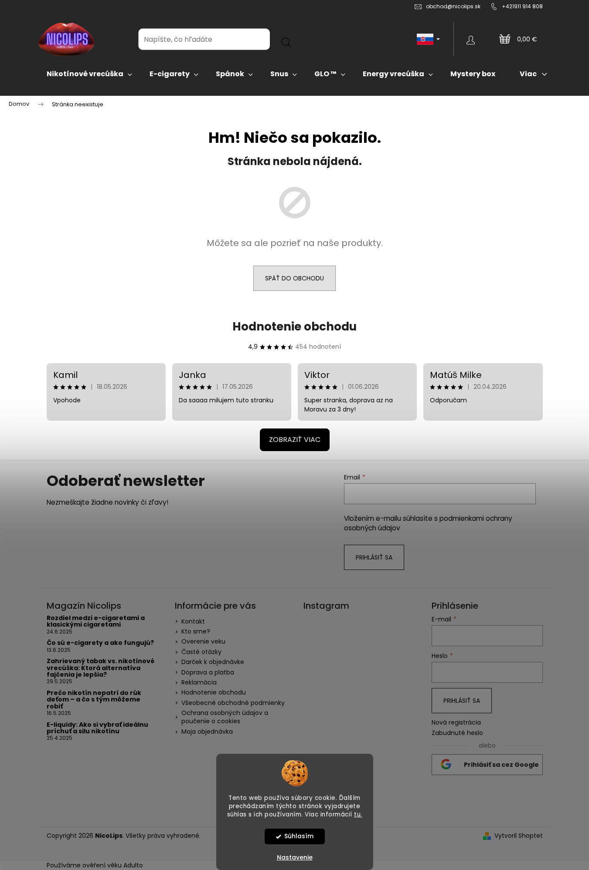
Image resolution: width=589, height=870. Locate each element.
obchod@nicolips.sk (453, 6)
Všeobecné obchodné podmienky (233, 702)
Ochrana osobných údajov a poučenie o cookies (224, 716)
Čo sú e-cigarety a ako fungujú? (100, 643)
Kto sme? (195, 631)
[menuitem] (89, 74)
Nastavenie (295, 857)
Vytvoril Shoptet (518, 836)
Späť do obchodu (294, 278)
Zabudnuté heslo (457, 733)
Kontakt (193, 621)
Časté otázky (201, 651)
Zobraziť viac (294, 440)
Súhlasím (298, 836)
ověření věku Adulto (112, 865)
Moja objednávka (207, 731)
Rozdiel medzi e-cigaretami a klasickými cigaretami (96, 621)
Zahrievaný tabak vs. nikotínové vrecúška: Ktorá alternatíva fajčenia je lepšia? (100, 668)
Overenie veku (203, 641)
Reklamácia (199, 682)
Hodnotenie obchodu (294, 326)
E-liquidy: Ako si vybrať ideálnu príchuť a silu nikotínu (97, 728)
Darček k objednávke (212, 662)
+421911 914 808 (522, 6)
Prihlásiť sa (374, 557)
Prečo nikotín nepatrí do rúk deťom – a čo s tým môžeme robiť (94, 700)
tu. (358, 814)
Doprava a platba (207, 672)
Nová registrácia (456, 722)
